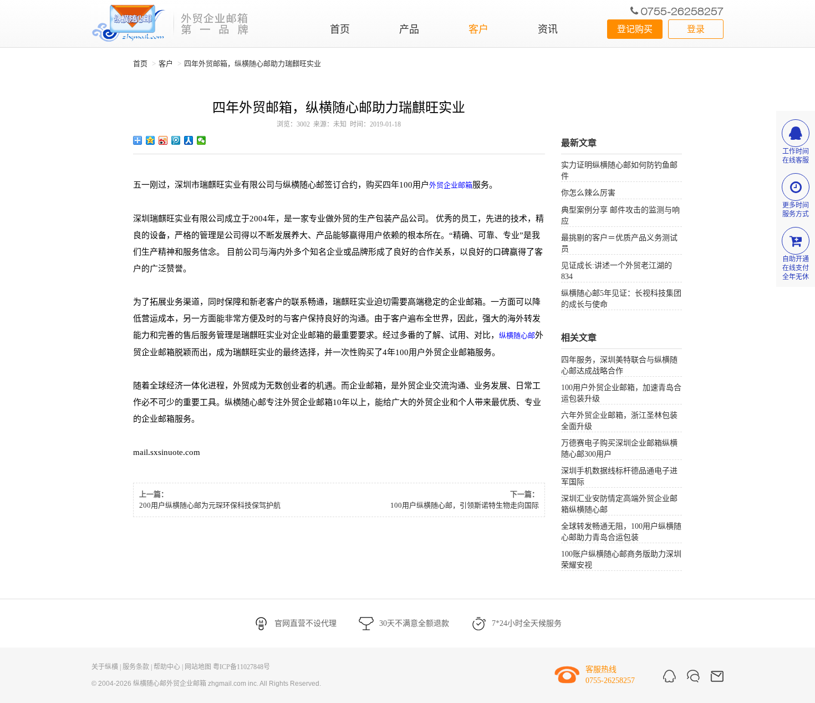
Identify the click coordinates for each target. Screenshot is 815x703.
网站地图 (198, 667)
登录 (696, 29)
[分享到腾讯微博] (176, 140)
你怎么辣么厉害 (588, 193)
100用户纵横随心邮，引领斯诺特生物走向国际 (464, 505)
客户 (478, 29)
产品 (409, 29)
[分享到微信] (201, 140)
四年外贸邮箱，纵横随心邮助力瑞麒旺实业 (252, 63)
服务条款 (136, 667)
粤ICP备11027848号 (241, 667)
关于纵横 (104, 667)
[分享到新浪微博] (163, 140)
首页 (340, 29)
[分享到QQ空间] (150, 140)
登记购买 (635, 29)
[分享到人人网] (188, 140)
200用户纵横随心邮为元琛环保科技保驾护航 (210, 505)
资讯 (548, 29)
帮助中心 (167, 667)
